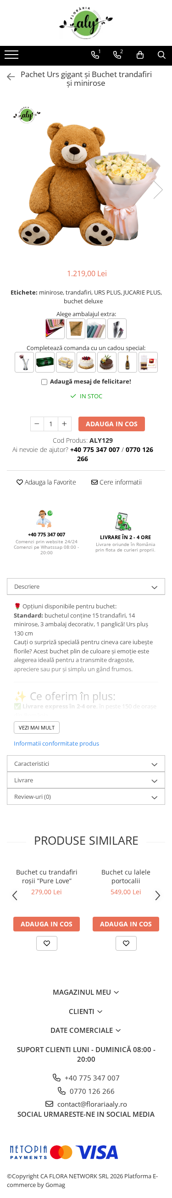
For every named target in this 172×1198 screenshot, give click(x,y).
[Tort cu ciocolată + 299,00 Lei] (107, 362)
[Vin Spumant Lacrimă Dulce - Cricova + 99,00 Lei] (127, 362)
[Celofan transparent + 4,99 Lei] (117, 328)
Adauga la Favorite (49, 482)
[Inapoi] (7, 77)
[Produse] (13, 57)
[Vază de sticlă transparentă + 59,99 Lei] (24, 362)
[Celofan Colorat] (55, 328)
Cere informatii (120, 482)
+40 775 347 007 (91, 1077)
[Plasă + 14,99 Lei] (96, 328)
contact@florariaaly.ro (91, 1104)
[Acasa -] (86, 23)
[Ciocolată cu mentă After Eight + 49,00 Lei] (45, 362)
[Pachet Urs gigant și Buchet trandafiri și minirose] (86, 180)
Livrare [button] (23, 780)
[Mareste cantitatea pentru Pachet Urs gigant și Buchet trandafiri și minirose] (65, 424)
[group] (86, 180)
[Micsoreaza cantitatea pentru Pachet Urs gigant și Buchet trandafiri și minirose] (37, 424)
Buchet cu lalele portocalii (125, 876)
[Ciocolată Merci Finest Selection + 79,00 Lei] (148, 362)
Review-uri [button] (32, 796)
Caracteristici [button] (31, 763)
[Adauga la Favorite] (46, 943)
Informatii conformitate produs (56, 743)
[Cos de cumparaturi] (140, 55)
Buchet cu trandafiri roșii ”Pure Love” (47, 876)
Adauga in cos (112, 423)
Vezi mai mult (37, 727)
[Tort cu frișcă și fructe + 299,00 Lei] (86, 362)
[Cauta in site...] (161, 55)
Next (157, 189)
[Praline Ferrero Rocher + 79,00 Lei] (65, 362)
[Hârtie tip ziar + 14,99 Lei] (75, 328)
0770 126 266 (91, 1091)
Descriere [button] (26, 586)
